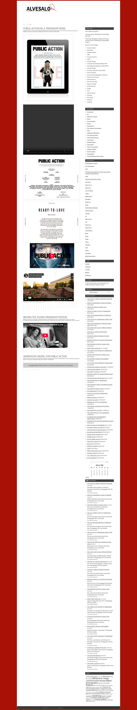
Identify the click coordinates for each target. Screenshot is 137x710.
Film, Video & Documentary (66, 30)
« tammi (87, 477)
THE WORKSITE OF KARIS (94, 410)
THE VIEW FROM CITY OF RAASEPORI (98, 413)
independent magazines (99, 689)
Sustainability (56, 31)
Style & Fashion (49, 31)
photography (107, 692)
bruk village (104, 678)
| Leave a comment (75, 320)
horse (90, 687)
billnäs (95, 678)
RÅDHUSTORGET (92, 397)
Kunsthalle (88, 253)
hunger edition (99, 687)
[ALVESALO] (41, 9)
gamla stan (95, 685)
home (106, 685)
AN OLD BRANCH (92, 458)
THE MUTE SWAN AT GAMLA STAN (97, 307)
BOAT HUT (90, 444)
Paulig (86, 239)
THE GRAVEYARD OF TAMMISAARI (97, 380)
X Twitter (87, 269)
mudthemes (60, 707)
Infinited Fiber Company (91, 163)
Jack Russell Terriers (92, 135)
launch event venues (105, 690)
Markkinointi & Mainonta (91, 207)
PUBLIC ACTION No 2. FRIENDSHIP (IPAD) (44, 28)
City (86, 222)
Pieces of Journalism (32, 31)
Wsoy (86, 233)
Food (88, 130)
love (112, 690)
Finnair (87, 250)
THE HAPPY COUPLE (93, 371)
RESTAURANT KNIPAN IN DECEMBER (97, 359)
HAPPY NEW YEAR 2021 (94, 348)
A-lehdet (87, 213)
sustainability (100, 700)
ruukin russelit (106, 696)
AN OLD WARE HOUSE (93, 439)
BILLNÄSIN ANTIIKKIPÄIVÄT (95, 432)
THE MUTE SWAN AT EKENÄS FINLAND (98, 336)
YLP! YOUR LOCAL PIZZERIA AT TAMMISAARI (100, 363)
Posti (86, 247)
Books (88, 119)
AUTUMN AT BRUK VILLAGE (95, 427)
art (104, 676)
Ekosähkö (87, 199)
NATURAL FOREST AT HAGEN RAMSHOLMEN (100, 374)
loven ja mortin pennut (90, 692)
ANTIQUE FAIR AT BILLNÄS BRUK (96, 430)
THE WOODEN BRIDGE (93, 369)
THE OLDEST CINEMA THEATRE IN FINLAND (99, 299)
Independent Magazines (34, 320)
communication (92, 681)
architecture (100, 676)
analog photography (91, 676)
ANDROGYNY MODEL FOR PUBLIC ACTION (45, 356)
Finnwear (87, 244)
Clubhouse (88, 275)
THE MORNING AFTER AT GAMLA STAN (98, 344)
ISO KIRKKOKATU (92, 391)
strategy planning (97, 698)
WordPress (45, 707)
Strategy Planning (42, 31)
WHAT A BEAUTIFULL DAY (94, 451)
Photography (90, 144)
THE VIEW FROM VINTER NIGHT (96, 378)
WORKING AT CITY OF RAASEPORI (97, 402)
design (103, 681)
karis (99, 690)
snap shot (88, 698)
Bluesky (87, 272)
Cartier (87, 193)
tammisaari (109, 700)
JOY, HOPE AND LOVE (93, 455)
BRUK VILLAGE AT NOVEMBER (96, 425)
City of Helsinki (89, 190)
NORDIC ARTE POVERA (94, 434)
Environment (90, 126)
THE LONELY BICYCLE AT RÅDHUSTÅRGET (99, 327)
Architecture (90, 112)
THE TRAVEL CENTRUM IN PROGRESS (98, 406)
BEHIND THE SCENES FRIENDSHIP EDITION (45, 316)
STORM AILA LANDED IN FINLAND (96, 367)
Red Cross (88, 225)
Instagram (87, 266)
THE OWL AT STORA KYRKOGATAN (97, 332)
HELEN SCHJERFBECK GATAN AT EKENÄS (99, 303)
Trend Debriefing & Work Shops (95, 156)
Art (48, 30)
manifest (97, 692)
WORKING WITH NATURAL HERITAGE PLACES (100, 421)
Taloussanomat (89, 210)
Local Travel (90, 140)
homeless (110, 685)
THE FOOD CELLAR (92, 441)
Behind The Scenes (53, 319)
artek (107, 676)
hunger (94, 687)
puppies (111, 693)
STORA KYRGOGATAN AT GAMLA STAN (98, 354)
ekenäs (100, 683)
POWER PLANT (91, 437)
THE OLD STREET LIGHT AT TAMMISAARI (98, 311)
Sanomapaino (88, 230)
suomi (92, 700)
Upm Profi (87, 182)
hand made (101, 685)
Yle (86, 216)
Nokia (86, 236)
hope (87, 687)
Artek (86, 176)
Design (58, 30)
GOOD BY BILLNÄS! (92, 400)
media (101, 692)
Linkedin (87, 264)
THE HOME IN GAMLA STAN (95, 388)
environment (106, 683)
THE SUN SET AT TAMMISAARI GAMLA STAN (99, 319)
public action (105, 694)
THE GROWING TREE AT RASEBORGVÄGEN (99, 384)
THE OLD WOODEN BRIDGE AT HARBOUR (99, 315)
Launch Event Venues (92, 137)
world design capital (90, 701)
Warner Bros (88, 219)
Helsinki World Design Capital (93, 179)
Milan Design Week (90, 256)
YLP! (86, 169)
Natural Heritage (91, 142)
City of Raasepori (89, 166)
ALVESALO (93, 480)
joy (97, 690)
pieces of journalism (93, 694)
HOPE (89, 448)
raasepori (89, 696)
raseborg (96, 695)
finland (89, 685)
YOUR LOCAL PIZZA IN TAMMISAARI (97, 393)
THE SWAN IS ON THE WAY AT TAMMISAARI (99, 350)
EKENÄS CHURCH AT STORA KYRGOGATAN (99, 340)
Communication (52, 30)
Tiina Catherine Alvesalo (41, 30)
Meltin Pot (87, 202)
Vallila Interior (88, 196)
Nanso (87, 242)
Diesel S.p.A (88, 185)
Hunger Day (88, 227)
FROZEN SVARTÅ (92, 453)
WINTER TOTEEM (92, 446)
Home (24, 24)
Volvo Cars (88, 188)
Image (86, 205)
